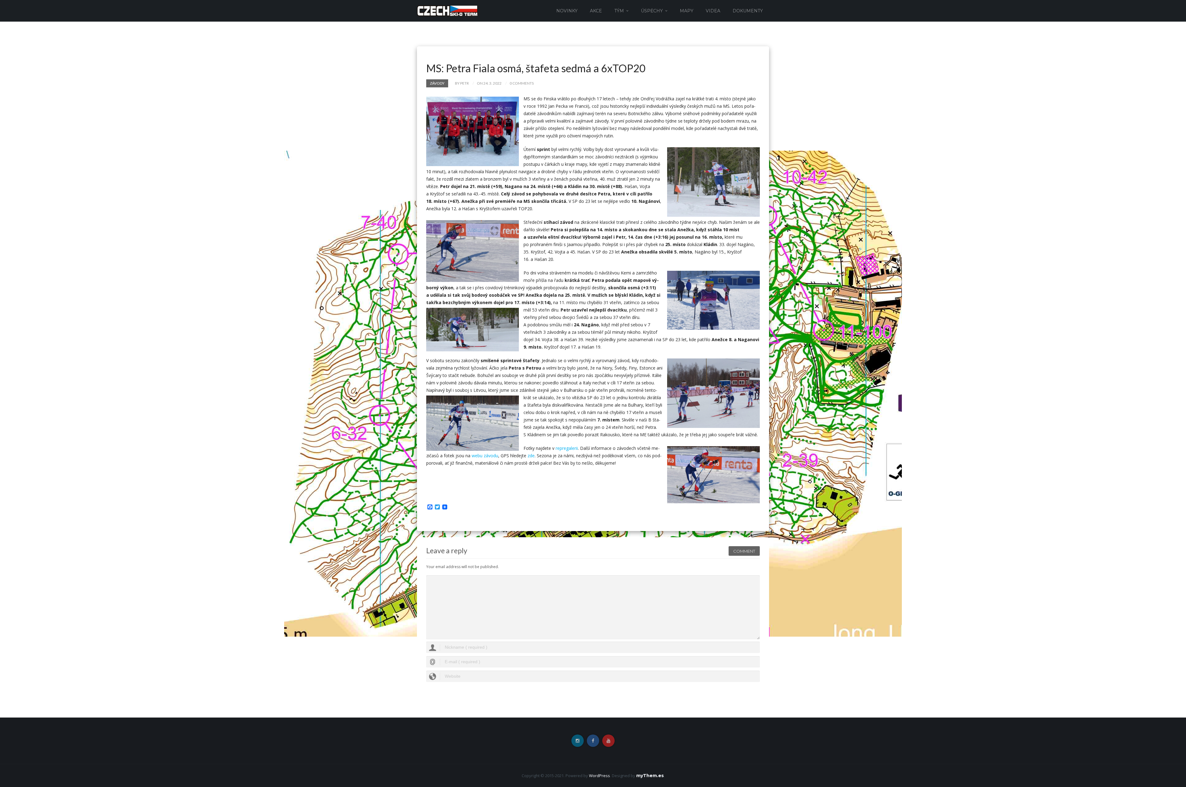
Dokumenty (748, 11)
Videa (713, 11)
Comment (744, 551)
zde (531, 455)
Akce (596, 11)
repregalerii (567, 448)
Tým (619, 11)
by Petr (462, 83)
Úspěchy (652, 11)
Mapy (686, 11)
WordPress (599, 775)
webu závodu (485, 455)
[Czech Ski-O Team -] (447, 10)
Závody (437, 83)
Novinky (567, 11)
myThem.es (650, 775)
